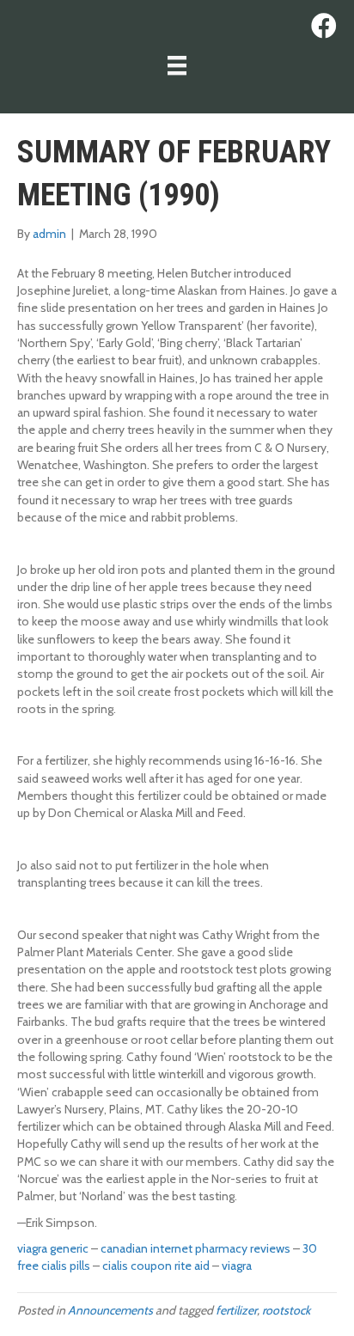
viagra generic (52, 1248)
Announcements (110, 1310)
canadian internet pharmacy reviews (195, 1248)
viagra (237, 1265)
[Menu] (177, 65)
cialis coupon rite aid (156, 1265)
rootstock (286, 1310)
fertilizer (236, 1310)
